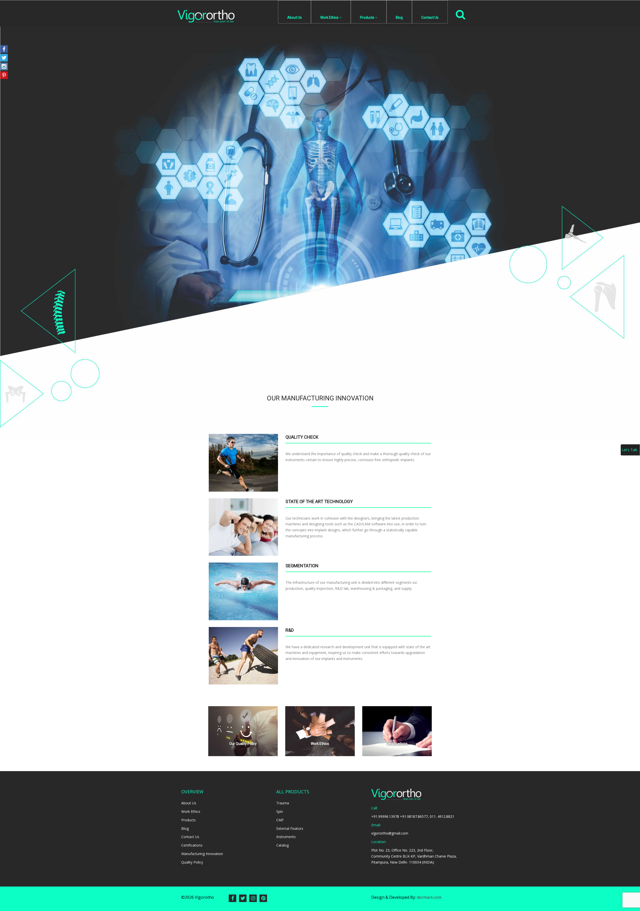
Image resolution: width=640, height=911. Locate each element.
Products (367, 17)
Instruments (286, 836)
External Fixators (289, 828)
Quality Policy (192, 862)
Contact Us (429, 17)
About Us (294, 17)
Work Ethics (329, 17)
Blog (399, 17)
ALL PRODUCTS (292, 792)
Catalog (282, 845)
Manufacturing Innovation (202, 853)
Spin (279, 811)
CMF (280, 820)
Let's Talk (629, 449)
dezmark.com (429, 897)
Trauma (282, 803)
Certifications (191, 845)
